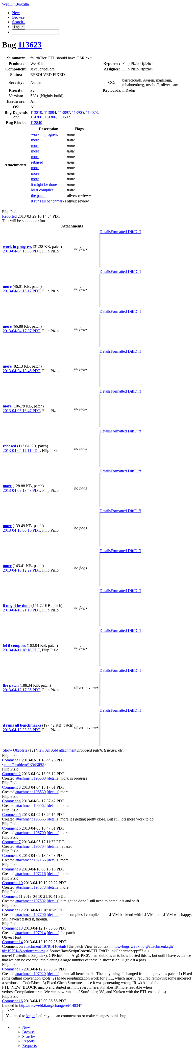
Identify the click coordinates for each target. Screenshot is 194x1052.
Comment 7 (11, 842)
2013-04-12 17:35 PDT (21, 690)
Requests (29, 1045)
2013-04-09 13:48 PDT (21, 490)
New (16, 13)
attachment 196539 (30, 792)
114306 (50, 117)
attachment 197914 (30, 933)
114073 (92, 112)
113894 (50, 112)
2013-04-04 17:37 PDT (21, 331)
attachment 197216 (30, 873)
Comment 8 (11, 855)
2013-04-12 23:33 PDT (21, 730)
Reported (9, 216)
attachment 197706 (30, 914)
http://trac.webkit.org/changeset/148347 (50, 1005)
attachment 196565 (30, 819)
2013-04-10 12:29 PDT (21, 570)
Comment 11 (12, 896)
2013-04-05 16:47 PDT (21, 410)
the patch (38, 195)
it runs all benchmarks (48, 201)
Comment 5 (11, 814)
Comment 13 (12, 928)
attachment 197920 (30, 973)
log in (30, 1016)
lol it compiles (42, 190)
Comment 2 (11, 774)
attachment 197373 (30, 887)
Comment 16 (12, 1001)
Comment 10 (12, 883)
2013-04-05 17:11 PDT (21, 450)
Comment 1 (11, 760)
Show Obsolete (15, 750)
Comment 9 (11, 869)
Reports (28, 1041)
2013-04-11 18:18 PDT (21, 650)
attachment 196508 (30, 778)
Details (105, 231)
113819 (36, 112)
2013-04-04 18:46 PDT (21, 371)
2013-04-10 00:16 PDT (21, 530)
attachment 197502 (30, 901)
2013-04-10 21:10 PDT (21, 610)
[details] (53, 778)
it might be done (44, 184)
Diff (137, 231)
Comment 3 (11, 787)
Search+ (18, 22)
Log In (18, 27)
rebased (37, 162)
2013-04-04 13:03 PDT (21, 251)
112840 (36, 122)
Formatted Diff (122, 231)
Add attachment (63, 750)
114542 (64, 117)
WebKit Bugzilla (15, 4)
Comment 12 (12, 910)
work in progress (44, 134)
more (35, 140)
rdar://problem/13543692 (24, 764)
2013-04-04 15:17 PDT (21, 291)
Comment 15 (12, 969)
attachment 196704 (30, 846)
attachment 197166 (30, 860)
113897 (64, 112)
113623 (30, 44)
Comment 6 (11, 828)
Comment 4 (11, 801)
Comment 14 (12, 942)
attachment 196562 (30, 805)
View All (43, 750)
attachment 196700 (30, 833)
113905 (78, 112)
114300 (36, 117)
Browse (18, 17)
